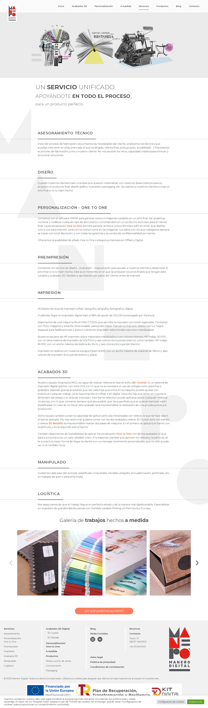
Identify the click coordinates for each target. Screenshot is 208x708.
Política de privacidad (102, 662)
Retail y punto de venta (58, 661)
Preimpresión (11, 646)
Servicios (9, 628)
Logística (8, 665)
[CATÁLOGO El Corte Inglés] (37, 563)
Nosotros (134, 628)
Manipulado (10, 661)
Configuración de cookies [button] (171, 702)
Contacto (135, 633)
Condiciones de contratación (107, 667)
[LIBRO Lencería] (126, 563)
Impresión (9, 651)
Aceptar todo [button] (195, 702)
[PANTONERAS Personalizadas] (81, 563)
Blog (93, 628)
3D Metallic (56, 423)
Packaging (51, 670)
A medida (51, 651)
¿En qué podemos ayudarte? (104, 611)
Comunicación (53, 665)
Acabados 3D (11, 656)
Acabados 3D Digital (58, 628)
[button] (61, 6)
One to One (74, 225)
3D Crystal (139, 382)
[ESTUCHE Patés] (170, 563)
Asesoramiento (12, 633)
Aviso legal (96, 657)
